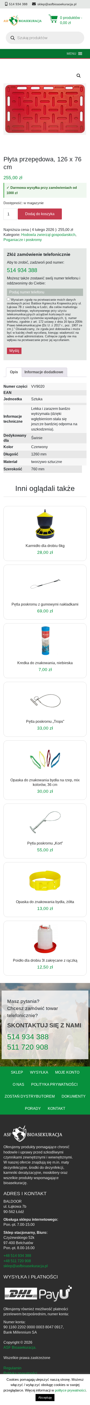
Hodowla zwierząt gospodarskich (48, 235)
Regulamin (12, 1368)
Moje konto (67, 1072)
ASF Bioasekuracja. (19, 1347)
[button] (79, 76)
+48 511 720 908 (17, 1261)
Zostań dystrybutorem (30, 1096)
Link (50, 538)
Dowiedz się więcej (38, 538)
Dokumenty (74, 1096)
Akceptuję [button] (45, 1397)
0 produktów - (71, 20)
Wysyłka (39, 1072)
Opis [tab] (14, 372)
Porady (33, 1108)
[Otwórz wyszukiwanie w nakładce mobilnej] (45, 37)
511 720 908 (27, 1047)
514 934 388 (22, 270)
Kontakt (56, 1108)
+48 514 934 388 (17, 1256)
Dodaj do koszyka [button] (38, 655)
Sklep (17, 1072)
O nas (18, 1084)
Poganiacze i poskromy (22, 240)
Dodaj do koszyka (39, 214)
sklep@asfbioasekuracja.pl (25, 1266)
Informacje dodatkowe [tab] (43, 372)
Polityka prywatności (54, 1084)
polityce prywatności (70, 1390)
